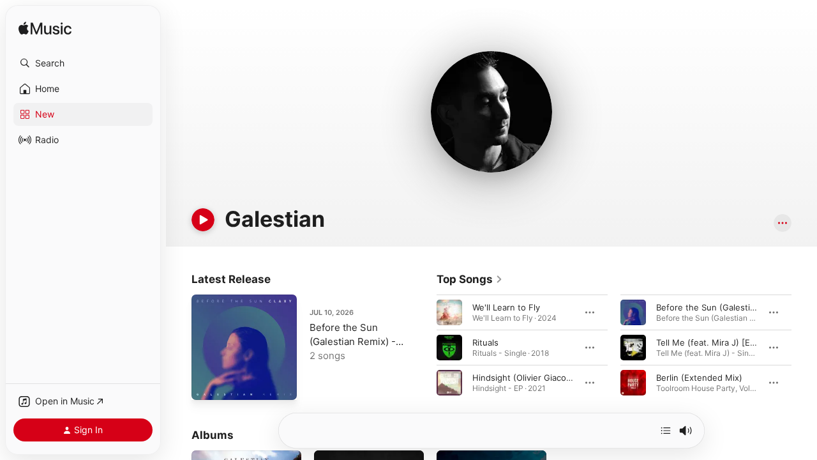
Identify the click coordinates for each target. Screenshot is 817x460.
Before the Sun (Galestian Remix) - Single (353, 341)
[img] (45, 29)
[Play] (202, 219)
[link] (470, 279)
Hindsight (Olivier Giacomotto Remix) (545, 377)
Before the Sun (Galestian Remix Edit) (731, 307)
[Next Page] (804, 347)
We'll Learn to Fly (506, 307)
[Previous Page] (424, 347)
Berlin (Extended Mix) (699, 377)
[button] (83, 63)
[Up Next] (665, 431)
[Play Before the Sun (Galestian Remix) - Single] (207, 384)
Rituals (485, 342)
